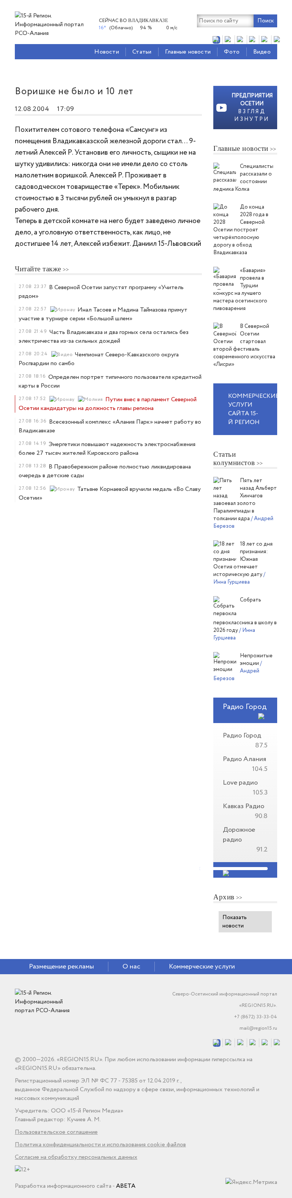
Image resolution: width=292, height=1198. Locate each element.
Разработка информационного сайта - (75, 1186)
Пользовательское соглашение (56, 1132)
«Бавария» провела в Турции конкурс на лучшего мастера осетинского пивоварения (240, 289)
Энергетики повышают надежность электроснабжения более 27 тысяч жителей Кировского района (107, 448)
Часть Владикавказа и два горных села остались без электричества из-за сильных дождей (104, 336)
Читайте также (38, 269)
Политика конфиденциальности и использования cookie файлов (100, 1144)
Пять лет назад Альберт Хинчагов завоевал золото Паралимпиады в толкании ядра (245, 499)
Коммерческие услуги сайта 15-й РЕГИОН (252, 409)
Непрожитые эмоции (256, 659)
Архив (224, 897)
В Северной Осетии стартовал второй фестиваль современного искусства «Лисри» (244, 345)
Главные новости (188, 51)
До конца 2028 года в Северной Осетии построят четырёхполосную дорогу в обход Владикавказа (240, 229)
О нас (131, 967)
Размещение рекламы (61, 967)
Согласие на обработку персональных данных (76, 1157)
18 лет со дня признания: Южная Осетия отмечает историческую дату (243, 559)
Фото (232, 51)
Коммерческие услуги (202, 967)
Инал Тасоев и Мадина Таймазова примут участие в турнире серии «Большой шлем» (103, 314)
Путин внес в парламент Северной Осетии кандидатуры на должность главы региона (108, 404)
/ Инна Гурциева (239, 578)
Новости (106, 51)
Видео (262, 51)
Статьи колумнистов (234, 458)
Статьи (141, 51)
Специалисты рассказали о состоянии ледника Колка (243, 178)
